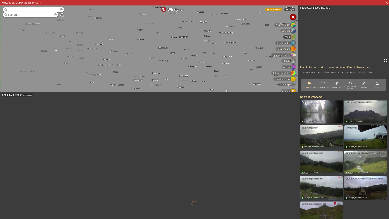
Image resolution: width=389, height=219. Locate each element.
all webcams (309, 72)
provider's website (330, 72)
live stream (349, 72)
